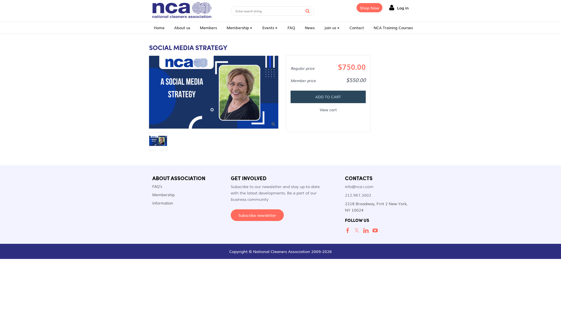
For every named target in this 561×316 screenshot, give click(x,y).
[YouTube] (376, 230)
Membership (163, 194)
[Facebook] (348, 230)
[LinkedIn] (366, 230)
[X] (357, 230)
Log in (403, 8)
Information (162, 203)
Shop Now (369, 8)
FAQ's (157, 186)
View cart (328, 109)
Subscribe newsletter (257, 215)
